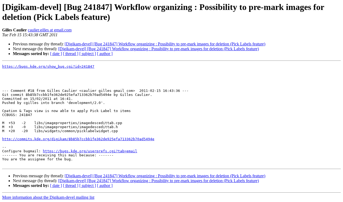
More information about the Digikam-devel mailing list (48, 197)
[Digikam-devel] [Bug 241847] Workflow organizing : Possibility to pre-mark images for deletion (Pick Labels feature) (165, 44)
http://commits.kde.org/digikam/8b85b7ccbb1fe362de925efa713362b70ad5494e (78, 139)
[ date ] (56, 53)
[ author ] (105, 53)
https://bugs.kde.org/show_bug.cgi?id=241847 (48, 66)
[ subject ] (87, 53)
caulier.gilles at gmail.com (50, 30)
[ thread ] (70, 53)
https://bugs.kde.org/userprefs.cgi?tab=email (90, 151)
